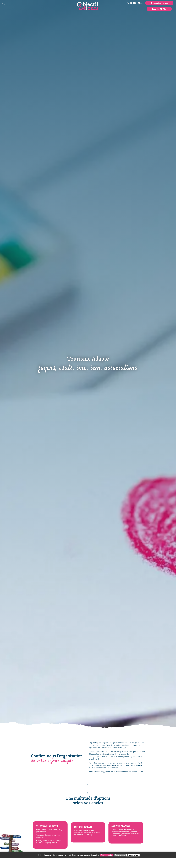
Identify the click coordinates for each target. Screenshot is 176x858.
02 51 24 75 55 (136, 3)
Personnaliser (133, 855)
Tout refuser (120, 855)
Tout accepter (106, 855)
